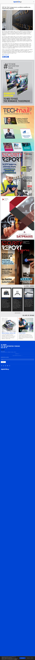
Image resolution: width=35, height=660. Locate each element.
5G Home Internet (22, 333)
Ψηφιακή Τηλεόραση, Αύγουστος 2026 (8, 333)
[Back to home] (17, 1)
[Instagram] (5, 365)
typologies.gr (6, 54)
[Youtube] (7, 365)
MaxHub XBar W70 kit (28, 298)
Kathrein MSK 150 (5, 298)
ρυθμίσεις (15, 659)
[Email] (9, 365)
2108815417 (17, 353)
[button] (33, 1)
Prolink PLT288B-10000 (17, 298)
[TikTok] (3, 365)
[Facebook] (1, 365)
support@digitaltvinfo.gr (17, 355)
